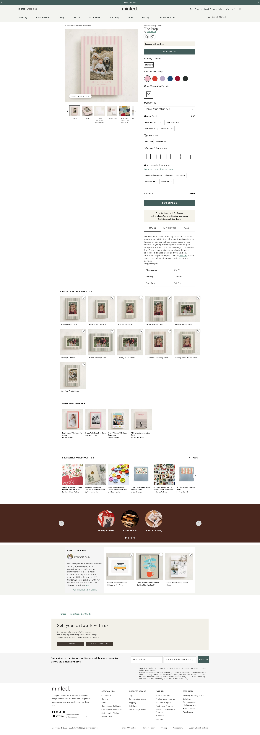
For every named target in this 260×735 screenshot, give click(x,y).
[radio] (149, 65)
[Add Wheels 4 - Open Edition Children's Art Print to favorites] (131, 554)
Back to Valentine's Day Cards (78, 26)
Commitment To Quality (111, 706)
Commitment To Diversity (111, 709)
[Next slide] (136, 111)
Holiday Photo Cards (69, 324)
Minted (63, 614)
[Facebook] (53, 711)
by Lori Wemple (67, 437)
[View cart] (239, 9)
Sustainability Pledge (110, 713)
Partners (160, 691)
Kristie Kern (151, 32)
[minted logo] (130, 8)
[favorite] (153, 36)
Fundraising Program (164, 706)
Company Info (108, 691)
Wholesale (160, 715)
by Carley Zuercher (92, 492)
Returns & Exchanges (137, 699)
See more (193, 457)
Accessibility (178, 727)
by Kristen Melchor (160, 492)
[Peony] (147, 78)
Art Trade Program (163, 702)
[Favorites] (233, 9)
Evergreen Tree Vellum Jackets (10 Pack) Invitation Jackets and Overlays (95, 488)
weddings (32, 9)
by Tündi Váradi (113, 437)
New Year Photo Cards (70, 391)
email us (183, 255)
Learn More (70, 643)
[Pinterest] (56, 711)
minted (21, 9)
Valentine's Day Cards (80, 614)
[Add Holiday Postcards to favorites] (141, 297)
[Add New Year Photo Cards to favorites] (83, 364)
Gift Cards (133, 706)
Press (103, 702)
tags (186, 228)
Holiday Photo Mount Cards (186, 358)
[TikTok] (60, 711)
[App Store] (58, 717)
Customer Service (137, 691)
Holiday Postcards (125, 324)
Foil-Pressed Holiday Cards (157, 358)
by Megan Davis (91, 435)
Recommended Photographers (189, 703)
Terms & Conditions (129, 727)
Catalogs (187, 699)
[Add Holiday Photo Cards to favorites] (83, 297)
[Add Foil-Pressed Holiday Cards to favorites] (169, 331)
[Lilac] (162, 78)
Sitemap (163, 727)
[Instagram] (63, 711)
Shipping (132, 702)
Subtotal (149, 193)
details (152, 228)
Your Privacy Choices (137, 709)
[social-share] (146, 36)
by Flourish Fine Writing (70, 492)
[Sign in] (227, 9)
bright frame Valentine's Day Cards (72, 434)
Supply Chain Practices (198, 727)
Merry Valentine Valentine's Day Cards (117, 434)
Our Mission (106, 695)
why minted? (169, 228)
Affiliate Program (163, 695)
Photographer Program (165, 699)
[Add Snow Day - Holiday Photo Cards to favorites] (190, 554)
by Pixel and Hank (137, 437)
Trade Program (196, 9)
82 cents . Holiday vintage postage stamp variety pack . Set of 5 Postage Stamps (164, 488)
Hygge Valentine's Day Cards (95, 433)
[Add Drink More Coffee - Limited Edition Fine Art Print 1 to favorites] (161, 554)
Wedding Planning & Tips (193, 695)
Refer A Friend (189, 708)
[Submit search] (209, 17)
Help (130, 695)
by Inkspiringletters (114, 492)
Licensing (159, 719)
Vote (220, 9)
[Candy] (155, 78)
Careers (104, 699)
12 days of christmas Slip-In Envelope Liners (140, 488)
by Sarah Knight (136, 492)
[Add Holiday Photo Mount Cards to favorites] (198, 331)
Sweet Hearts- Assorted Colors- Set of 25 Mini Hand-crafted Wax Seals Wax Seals (118, 488)
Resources (188, 691)
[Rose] (177, 78)
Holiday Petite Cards (97, 324)
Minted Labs (106, 716)
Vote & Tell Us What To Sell (99, 643)
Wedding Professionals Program (165, 710)
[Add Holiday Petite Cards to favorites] (112, 297)
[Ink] (185, 78)
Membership (188, 712)
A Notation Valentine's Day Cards (140, 434)
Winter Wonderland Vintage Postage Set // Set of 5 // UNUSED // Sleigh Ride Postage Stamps (72, 488)
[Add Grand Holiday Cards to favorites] (169, 297)
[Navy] (170, 78)
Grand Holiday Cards (155, 324)
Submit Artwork (210, 9)
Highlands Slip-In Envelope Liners (185, 488)
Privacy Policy (149, 727)
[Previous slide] (67, 111)
